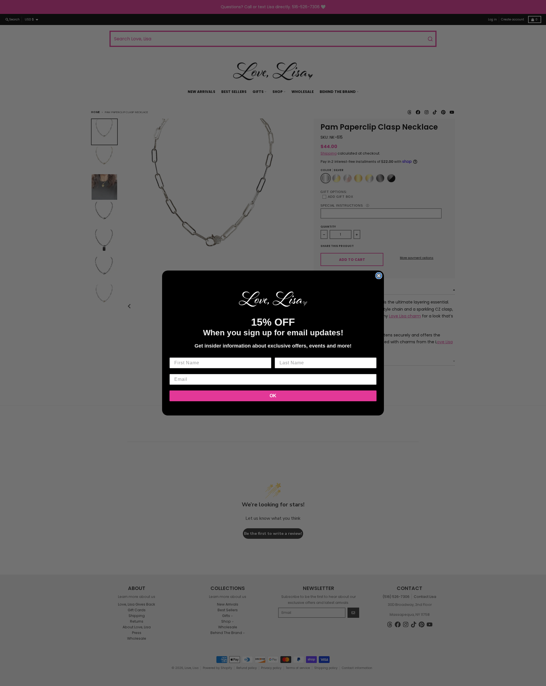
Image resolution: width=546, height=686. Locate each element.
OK (273, 395)
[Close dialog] (379, 275)
